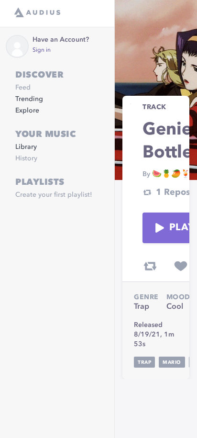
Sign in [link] (42, 50)
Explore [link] (27, 110)
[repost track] (150, 266)
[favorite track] (180, 266)
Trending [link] (29, 99)
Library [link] (26, 147)
